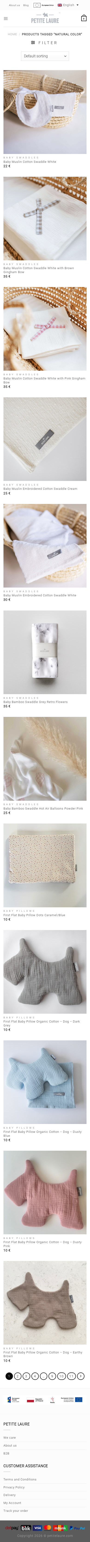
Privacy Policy (14, 1487)
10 (61, 1376)
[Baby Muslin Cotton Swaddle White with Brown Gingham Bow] (45, 218)
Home (12, 34)
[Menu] (5, 18)
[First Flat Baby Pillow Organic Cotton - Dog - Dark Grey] (45, 972)
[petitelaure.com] (45, 18)
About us (10, 1445)
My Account (12, 1503)
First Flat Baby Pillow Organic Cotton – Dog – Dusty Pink (42, 1244)
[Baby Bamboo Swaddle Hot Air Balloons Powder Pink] (45, 758)
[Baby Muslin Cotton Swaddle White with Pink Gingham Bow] (45, 329)
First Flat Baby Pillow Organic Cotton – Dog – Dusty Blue (42, 1133)
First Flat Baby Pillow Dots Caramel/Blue (34, 915)
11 (71, 1376)
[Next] (80, 1376)
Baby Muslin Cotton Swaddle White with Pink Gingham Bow (44, 380)
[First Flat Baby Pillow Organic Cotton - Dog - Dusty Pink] (45, 1192)
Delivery (9, 1495)
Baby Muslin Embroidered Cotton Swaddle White (39, 595)
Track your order (15, 1511)
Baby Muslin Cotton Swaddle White (29, 161)
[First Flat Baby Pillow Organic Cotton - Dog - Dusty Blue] (45, 1082)
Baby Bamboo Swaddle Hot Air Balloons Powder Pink (43, 808)
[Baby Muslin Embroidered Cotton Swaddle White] (45, 546)
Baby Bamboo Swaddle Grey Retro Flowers (35, 702)
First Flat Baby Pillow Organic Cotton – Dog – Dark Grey (41, 1023)
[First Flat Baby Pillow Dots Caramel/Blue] (45, 865)
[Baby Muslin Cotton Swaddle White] (45, 112)
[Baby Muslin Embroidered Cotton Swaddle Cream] (45, 439)
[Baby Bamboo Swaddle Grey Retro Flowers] (45, 652)
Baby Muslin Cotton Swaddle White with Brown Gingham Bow (38, 270)
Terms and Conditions (20, 1479)
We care (9, 1437)
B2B (6, 1453)
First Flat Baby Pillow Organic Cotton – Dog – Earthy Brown (42, 1354)
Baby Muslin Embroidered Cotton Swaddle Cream (40, 488)
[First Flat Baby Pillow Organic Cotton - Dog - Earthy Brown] (45, 1303)
